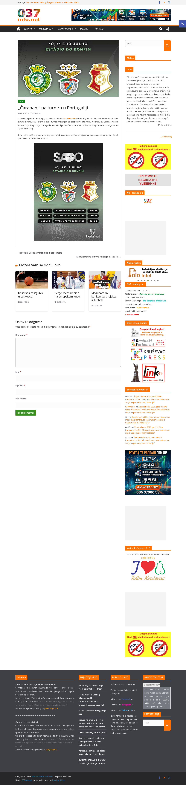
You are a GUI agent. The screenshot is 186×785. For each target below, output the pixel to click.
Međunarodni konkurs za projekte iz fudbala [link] (103, 296)
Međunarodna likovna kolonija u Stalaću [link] (98, 256)
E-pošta (20, 385)
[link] (182, 23)
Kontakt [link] (99, 28)
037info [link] (28, 28)
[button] (33, 29)
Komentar (21, 335)
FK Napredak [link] (70, 118)
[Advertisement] (145, 238)
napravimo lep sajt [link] (125, 719)
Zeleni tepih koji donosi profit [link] (92, 732)
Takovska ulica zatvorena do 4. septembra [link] (38, 252)
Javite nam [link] (115, 716)
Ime (18, 372)
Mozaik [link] (84, 28)
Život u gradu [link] (65, 28)
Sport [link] (21, 101)
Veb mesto (20, 398)
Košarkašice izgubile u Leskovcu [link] (31, 294)
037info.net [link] (36, 113)
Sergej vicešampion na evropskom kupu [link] (67, 294)
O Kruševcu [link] (45, 28)
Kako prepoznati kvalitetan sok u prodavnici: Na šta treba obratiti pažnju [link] (91, 741)
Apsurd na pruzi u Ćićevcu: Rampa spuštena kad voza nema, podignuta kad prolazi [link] (92, 723)
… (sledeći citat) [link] (166, 136)
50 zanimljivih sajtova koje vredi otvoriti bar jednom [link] (49, 2)
